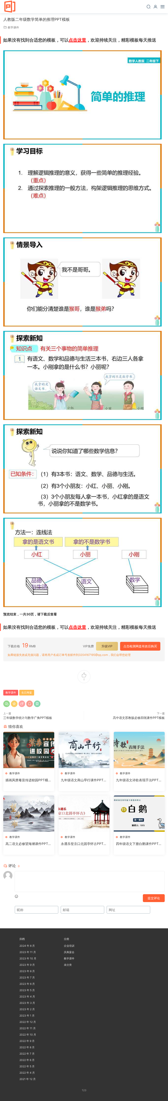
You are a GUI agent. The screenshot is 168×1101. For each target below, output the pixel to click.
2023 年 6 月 (27, 983)
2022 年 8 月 (27, 1047)
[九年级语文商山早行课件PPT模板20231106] (84, 750)
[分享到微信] (6, 704)
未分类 (68, 964)
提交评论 (154, 898)
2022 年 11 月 (27, 1028)
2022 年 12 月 (27, 1022)
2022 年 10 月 (27, 1034)
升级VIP (107, 646)
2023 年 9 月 (27, 964)
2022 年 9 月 (27, 1041)
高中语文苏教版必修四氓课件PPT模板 (139, 718)
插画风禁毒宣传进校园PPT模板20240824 (28, 780)
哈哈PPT (9, 6)
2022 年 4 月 (27, 1072)
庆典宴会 (69, 952)
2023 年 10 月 (27, 958)
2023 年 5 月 (27, 990)
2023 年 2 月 (27, 1009)
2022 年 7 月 (27, 1053)
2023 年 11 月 (27, 952)
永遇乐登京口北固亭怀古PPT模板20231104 (84, 844)
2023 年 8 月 (27, 971)
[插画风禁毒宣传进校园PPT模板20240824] (28, 750)
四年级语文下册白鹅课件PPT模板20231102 (139, 844)
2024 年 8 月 (27, 945)
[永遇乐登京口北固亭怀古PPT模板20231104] (84, 813)
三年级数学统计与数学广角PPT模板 (27, 718)
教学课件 (13, 27)
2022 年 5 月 (27, 1066)
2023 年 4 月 (27, 996)
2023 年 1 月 (27, 1015)
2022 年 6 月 (27, 1060)
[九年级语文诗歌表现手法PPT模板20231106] (139, 750)
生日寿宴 (26, 692)
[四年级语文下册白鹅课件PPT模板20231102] (139, 813)
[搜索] (148, 6)
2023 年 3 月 (27, 1002)
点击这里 (77, 40)
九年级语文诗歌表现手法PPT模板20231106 (139, 780)
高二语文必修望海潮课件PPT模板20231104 (28, 844)
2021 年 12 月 (27, 1079)
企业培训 (69, 945)
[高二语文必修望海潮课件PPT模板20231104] (28, 813)
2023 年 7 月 (27, 977)
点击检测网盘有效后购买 (140, 646)
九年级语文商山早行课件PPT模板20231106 (84, 780)
